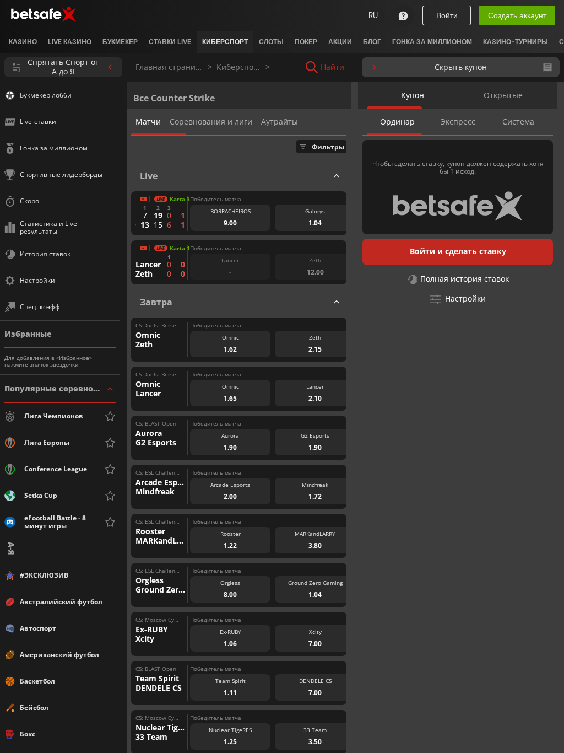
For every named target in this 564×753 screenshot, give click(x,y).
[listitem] (22, 42)
